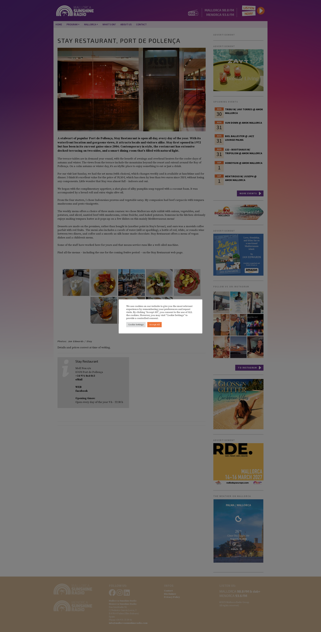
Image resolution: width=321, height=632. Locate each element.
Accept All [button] (154, 324)
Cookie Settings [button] (136, 324)
